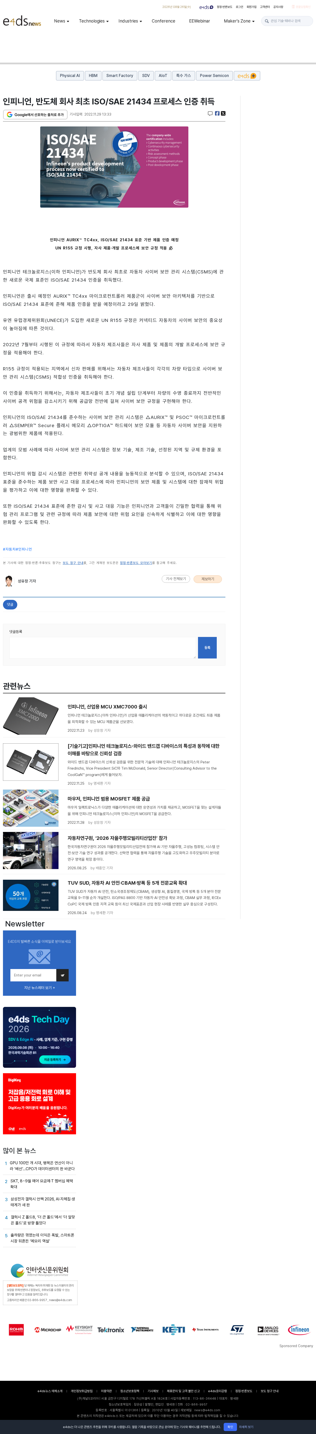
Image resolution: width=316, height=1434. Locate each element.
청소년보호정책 (129, 1391)
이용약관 (106, 1391)
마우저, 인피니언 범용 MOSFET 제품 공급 (109, 799)
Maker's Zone (237, 21)
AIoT (163, 75)
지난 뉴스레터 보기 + (39, 988)
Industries (128, 21)
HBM (93, 75)
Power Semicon (214, 75)
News (59, 21)
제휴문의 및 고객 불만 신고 (183, 1391)
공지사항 (278, 7)
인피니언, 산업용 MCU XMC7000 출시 (107, 707)
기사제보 (153, 1391)
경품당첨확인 (303, 7)
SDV (146, 75)
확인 (230, 1427)
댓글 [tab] (10, 604)
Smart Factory (119, 75)
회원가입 (252, 7)
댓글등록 (15, 632)
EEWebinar (199, 21)
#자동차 (9, 549)
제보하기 (207, 579)
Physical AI (70, 75)
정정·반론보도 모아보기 (136, 563)
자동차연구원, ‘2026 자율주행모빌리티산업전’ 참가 (117, 838)
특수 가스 (183, 75)
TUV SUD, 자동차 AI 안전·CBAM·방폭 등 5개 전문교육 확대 (127, 883)
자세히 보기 (246, 1427)
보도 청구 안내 (73, 563)
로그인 (239, 7)
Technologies (92, 21)
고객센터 (265, 7)
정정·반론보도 (224, 7)
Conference (163, 21)
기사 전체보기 (176, 579)
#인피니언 (24, 549)
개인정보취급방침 (82, 1391)
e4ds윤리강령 (217, 1391)
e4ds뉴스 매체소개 (50, 1391)
